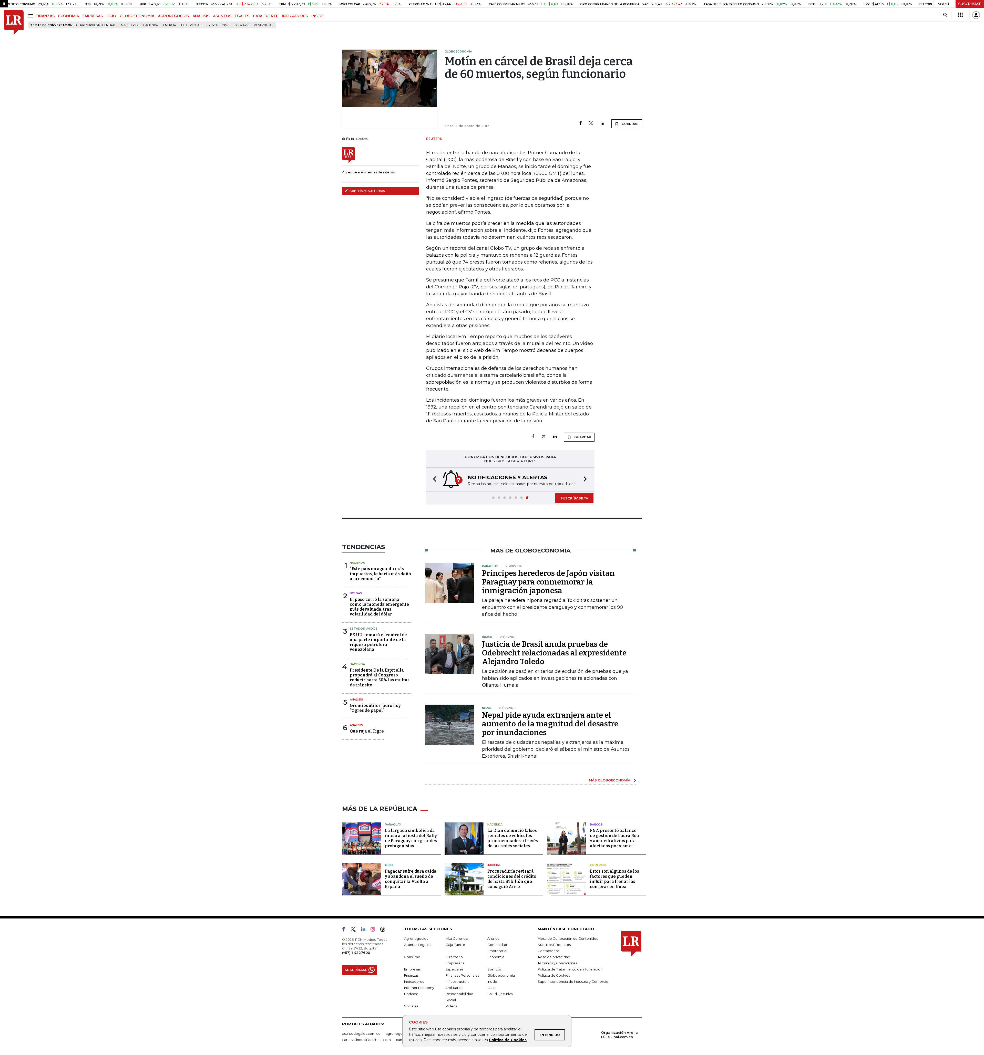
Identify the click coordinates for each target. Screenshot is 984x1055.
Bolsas (356, 593)
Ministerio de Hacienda (139, 25)
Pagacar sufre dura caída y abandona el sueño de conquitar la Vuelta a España (410, 879)
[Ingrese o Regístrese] (976, 15)
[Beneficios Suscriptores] (960, 15)
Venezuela (262, 25)
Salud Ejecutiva (500, 994)
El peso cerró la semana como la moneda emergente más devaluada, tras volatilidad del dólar (379, 607)
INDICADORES (295, 16)
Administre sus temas (367, 191)
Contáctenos (548, 951)
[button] (433, 480)
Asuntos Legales (417, 945)
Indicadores (414, 981)
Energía (169, 25)
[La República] (14, 22)
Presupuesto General (98, 25)
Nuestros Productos (554, 945)
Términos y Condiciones (557, 963)
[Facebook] (580, 123)
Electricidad (191, 25)
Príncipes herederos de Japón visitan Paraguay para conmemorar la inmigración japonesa (548, 582)
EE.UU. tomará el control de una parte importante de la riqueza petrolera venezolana (378, 642)
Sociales (411, 1006)
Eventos (494, 969)
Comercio (598, 865)
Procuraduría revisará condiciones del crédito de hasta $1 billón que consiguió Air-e (511, 879)
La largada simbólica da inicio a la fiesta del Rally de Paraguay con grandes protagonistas (411, 838)
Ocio (389, 865)
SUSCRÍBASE (969, 4)
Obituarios (454, 988)
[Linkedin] (602, 123)
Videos (451, 1006)
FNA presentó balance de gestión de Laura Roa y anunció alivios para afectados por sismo (614, 838)
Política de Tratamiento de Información (570, 969)
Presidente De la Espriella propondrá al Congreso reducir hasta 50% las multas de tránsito (379, 677)
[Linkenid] (365, 930)
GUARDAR (630, 124)
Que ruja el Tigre (367, 731)
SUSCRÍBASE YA (574, 498)
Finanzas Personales (462, 975)
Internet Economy (419, 988)
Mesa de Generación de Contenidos (568, 938)
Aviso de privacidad (554, 957)
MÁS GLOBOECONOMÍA (609, 780)
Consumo (412, 957)
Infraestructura (457, 981)
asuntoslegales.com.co (361, 1033)
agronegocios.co (400, 1033)
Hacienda (357, 563)
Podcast (411, 994)
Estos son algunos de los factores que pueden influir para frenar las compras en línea (614, 879)
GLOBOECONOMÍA (137, 16)
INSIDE (317, 16)
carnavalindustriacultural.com (366, 1040)
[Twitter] (591, 123)
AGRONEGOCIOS (173, 16)
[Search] (945, 15)
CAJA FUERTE (265, 16)
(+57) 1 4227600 (356, 952)
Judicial (493, 865)
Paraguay (393, 824)
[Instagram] (375, 930)
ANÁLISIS (200, 16)
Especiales (454, 969)
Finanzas (411, 975)
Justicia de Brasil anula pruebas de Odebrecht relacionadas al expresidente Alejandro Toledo (554, 653)
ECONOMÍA (68, 16)
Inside (492, 981)
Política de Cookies (508, 1040)
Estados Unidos (363, 628)
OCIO (111, 16)
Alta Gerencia (457, 938)
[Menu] (32, 15)
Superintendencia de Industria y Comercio (573, 981)
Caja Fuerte (455, 945)
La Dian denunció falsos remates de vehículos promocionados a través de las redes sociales (512, 838)
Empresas (412, 969)
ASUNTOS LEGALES (231, 16)
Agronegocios (416, 938)
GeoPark (242, 25)
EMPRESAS (93, 16)
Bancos (596, 824)
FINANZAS (45, 16)
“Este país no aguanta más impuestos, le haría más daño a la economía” (380, 573)
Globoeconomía (501, 975)
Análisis (356, 699)
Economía (495, 957)
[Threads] (384, 930)
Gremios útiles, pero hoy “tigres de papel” (375, 708)
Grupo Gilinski (218, 25)
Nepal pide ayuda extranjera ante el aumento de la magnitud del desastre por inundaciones (550, 724)
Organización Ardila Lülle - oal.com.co (619, 1034)
